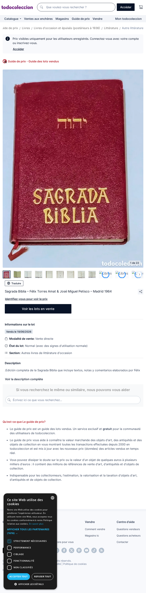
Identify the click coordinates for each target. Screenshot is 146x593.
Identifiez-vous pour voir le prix (26, 299)
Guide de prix (81, 18)
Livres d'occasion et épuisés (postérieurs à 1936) (67, 28)
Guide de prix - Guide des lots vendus (33, 61)
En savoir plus (36, 523)
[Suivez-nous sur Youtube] (86, 550)
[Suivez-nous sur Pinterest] (79, 550)
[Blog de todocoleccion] (101, 550)
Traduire (16, 283)
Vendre (97, 18)
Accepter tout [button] (18, 576)
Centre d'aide (126, 522)
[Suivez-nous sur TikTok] (94, 550)
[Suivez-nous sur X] (71, 550)
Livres (26, 28)
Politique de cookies (75, 563)
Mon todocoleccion (128, 18)
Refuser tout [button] (42, 576)
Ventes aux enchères (38, 18)
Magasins (62, 18)
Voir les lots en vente (38, 309)
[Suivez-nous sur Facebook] (64, 550)
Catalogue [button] (11, 18)
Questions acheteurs (128, 535)
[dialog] (30, 541)
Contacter (122, 541)
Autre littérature (132, 28)
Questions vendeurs (128, 529)
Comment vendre (95, 529)
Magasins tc (92, 535)
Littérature (111, 28)
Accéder (18, 49)
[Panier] (141, 7)
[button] (30, 531)
